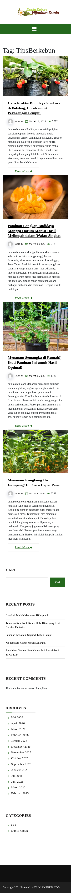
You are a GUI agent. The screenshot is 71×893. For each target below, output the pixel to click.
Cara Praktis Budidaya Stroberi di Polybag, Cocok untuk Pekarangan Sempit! (34, 108)
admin (19, 121)
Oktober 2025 (19, 758)
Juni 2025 (17, 781)
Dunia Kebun (19, 830)
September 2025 (21, 764)
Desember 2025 (21, 746)
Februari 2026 (20, 734)
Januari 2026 (19, 740)
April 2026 (18, 723)
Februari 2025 (20, 793)
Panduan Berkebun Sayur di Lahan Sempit (29, 635)
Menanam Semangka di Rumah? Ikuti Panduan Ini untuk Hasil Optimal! (34, 362)
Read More (22, 171)
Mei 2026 (17, 717)
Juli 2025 (17, 775)
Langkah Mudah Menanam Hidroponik (27, 615)
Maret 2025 (18, 787)
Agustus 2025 (19, 769)
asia (13, 824)
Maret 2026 (18, 729)
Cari (11, 570)
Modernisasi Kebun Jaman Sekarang (25, 642)
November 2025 (21, 752)
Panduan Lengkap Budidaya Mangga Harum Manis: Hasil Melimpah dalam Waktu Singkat (34, 231)
